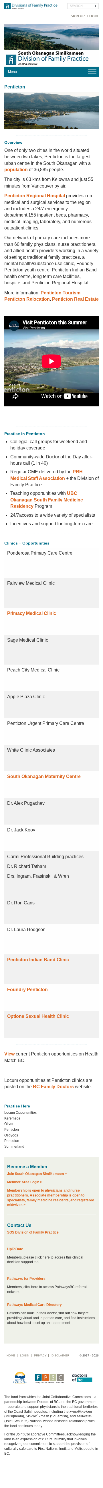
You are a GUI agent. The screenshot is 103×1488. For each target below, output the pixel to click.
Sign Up (78, 16)
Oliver (8, 1124)
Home (11, 1355)
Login (92, 16)
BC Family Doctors (53, 1086)
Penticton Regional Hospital (34, 195)
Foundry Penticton (27, 989)
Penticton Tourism (60, 292)
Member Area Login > (24, 1182)
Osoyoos (11, 1135)
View (9, 1053)
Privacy (40, 1355)
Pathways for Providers (26, 1279)
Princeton (11, 1141)
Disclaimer (60, 1355)
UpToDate (15, 1249)
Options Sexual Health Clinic (38, 1016)
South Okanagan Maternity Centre (44, 776)
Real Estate (86, 299)
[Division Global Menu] (51, 72)
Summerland (14, 1147)
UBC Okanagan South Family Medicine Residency (46, 500)
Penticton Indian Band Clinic (38, 959)
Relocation (37, 299)
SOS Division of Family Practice (33, 1232)
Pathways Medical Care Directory (34, 1305)
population (16, 169)
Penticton (14, 299)
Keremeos (12, 1118)
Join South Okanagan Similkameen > (37, 1174)
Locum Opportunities (20, 1113)
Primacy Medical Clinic (31, 613)
